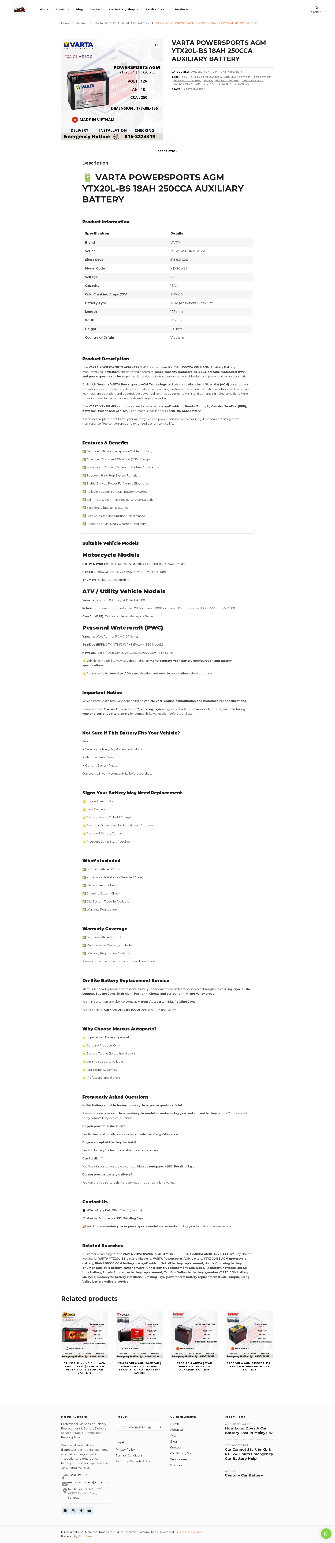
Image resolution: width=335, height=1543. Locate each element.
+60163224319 (77, 1475)
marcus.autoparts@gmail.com (89, 1482)
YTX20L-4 (225, 84)
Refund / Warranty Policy (133, 1461)
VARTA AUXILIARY (227, 80)
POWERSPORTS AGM (186, 80)
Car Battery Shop (122, 9)
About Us (62, 9)
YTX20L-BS (242, 84)
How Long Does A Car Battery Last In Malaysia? (249, 1430)
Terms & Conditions (129, 1455)
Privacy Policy (125, 1449)
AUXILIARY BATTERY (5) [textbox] (139, 1427)
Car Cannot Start (236, 1445)
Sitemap (176, 1465)
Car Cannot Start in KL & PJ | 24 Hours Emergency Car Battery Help (249, 1454)
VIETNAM (210, 84)
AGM (185, 77)
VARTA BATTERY (231, 72)
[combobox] (140, 1426)
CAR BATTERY (263, 77)
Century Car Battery (244, 1475)
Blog (79, 9)
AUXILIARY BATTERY (204, 72)
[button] (157, 45)
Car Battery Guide (237, 1423)
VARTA (207, 80)
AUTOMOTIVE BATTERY (206, 77)
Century (231, 1470)
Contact (96, 9)
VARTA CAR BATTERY (187, 84)
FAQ (173, 1435)
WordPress (85, 1536)
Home (44, 9)
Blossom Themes (190, 1532)
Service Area (155, 9)
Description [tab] (168, 151)
